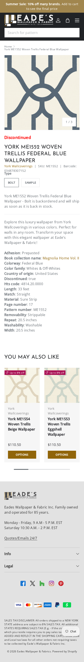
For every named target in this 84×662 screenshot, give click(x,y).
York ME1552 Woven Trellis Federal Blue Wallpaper (36, 49)
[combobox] (42, 32)
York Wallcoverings (18, 166)
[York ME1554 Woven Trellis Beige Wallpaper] (22, 385)
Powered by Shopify (64, 651)
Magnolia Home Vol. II (61, 258)
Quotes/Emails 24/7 (20, 538)
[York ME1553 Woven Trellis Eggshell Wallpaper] (61, 385)
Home (8, 46)
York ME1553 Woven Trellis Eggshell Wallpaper (59, 427)
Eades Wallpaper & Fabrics (34, 651)
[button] (67, 20)
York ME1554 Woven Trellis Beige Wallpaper (21, 424)
